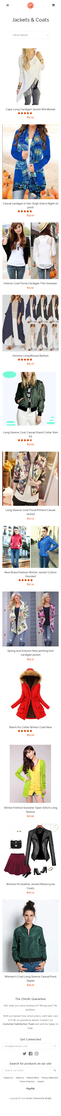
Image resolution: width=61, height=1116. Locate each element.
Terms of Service (27, 1081)
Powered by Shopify (42, 1098)
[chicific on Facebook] (31, 1054)
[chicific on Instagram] (36, 1054)
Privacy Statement (50, 1078)
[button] (25, 113)
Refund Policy (33, 1078)
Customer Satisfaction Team (18, 1024)
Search (41, 1081)
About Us (20, 1078)
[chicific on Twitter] (24, 1054)
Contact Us (8, 1078)
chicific (29, 1098)
